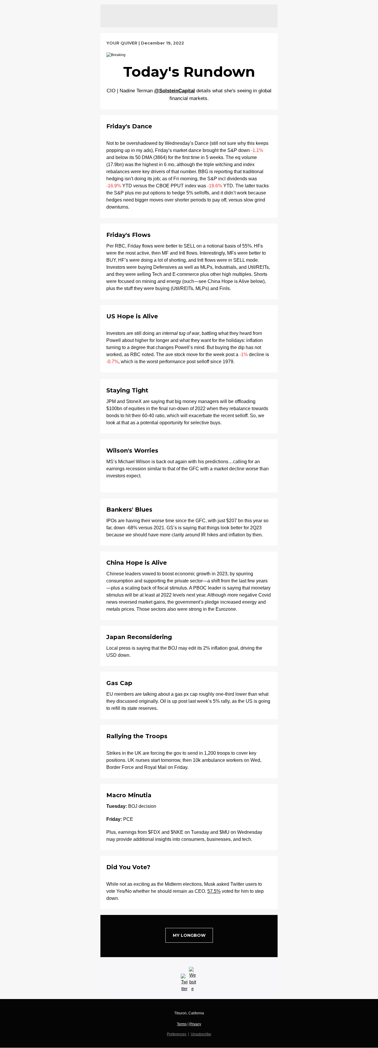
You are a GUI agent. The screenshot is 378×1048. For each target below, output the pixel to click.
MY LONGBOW (189, 935)
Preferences (176, 1034)
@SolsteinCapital (174, 91)
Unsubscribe (201, 1034)
